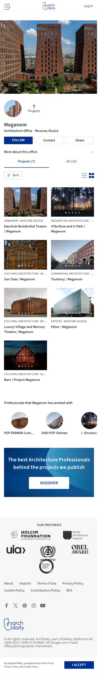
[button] (13, 175)
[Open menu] (6, 6)
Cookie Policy (31, 666)
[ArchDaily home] (48, 6)
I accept (79, 664)
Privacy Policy (11, 666)
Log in (88, 6)
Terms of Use (47, 663)
